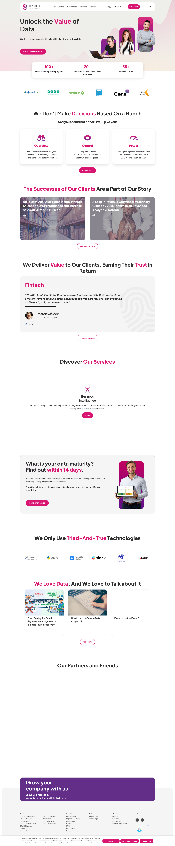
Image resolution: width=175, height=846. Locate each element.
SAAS (68, 826)
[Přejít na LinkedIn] (137, 820)
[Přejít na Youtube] (142, 820)
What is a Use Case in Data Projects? (85, 619)
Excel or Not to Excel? (126, 618)
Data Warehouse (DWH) (28, 824)
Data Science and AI (49, 824)
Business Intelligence (27, 816)
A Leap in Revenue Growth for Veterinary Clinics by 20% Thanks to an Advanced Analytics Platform (121, 205)
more (61, 842)
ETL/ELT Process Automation (26, 827)
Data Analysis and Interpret (26, 820)
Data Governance (49, 821)
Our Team (115, 819)
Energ (68, 831)
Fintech (68, 824)
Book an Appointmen (119, 824)
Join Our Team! (117, 821)
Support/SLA (24, 831)
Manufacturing (71, 816)
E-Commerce (70, 828)
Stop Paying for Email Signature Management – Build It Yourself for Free (42, 621)
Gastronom (70, 821)
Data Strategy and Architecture (49, 817)
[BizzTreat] (31, 7)
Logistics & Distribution (74, 819)
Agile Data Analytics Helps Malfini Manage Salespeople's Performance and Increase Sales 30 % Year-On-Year (53, 205)
